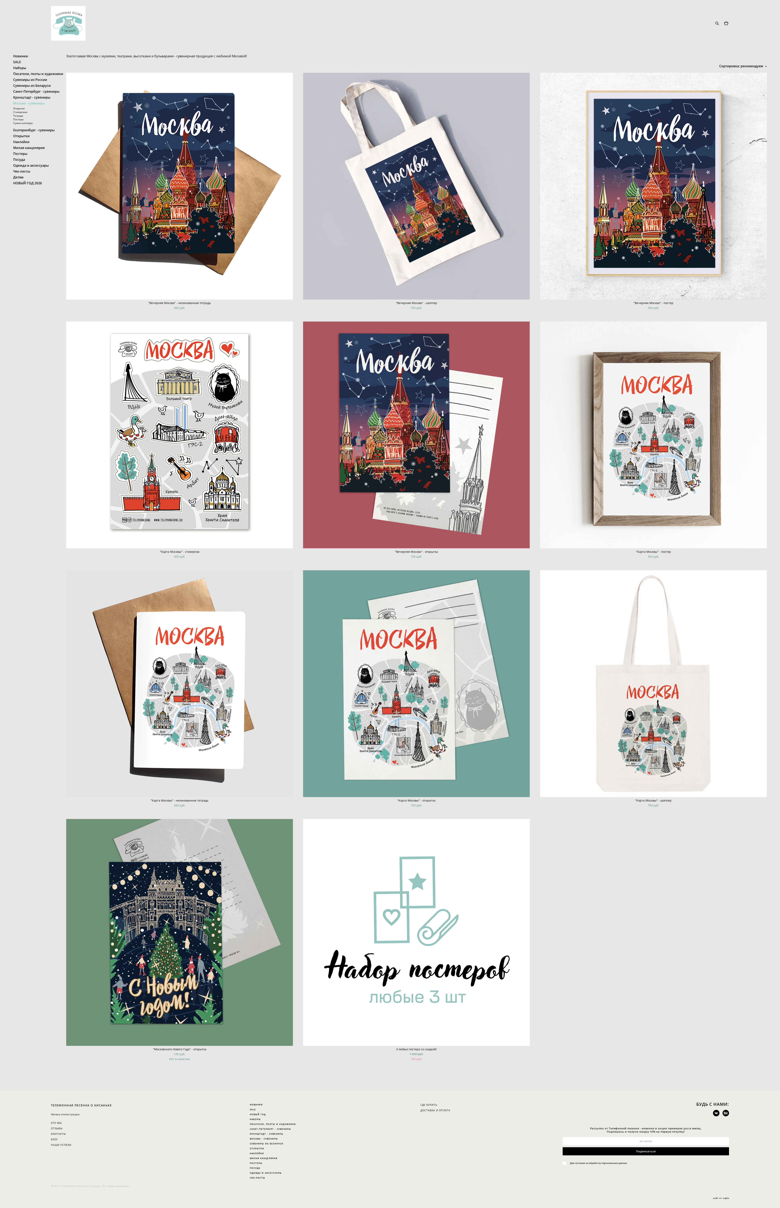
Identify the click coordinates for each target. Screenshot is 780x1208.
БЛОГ (54, 1139)
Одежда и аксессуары (31, 165)
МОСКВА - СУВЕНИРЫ (264, 1138)
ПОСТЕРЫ (256, 1163)
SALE (17, 62)
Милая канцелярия (29, 148)
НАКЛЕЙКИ (257, 1153)
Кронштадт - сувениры (31, 97)
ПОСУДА (255, 1168)
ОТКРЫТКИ (257, 1148)
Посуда (19, 159)
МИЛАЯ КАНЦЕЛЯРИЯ (263, 1158)
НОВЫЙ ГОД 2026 (27, 183)
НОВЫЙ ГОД (258, 1114)
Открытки (19, 108)
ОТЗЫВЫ (57, 1128)
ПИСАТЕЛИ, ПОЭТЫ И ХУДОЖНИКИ (273, 1124)
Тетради (18, 115)
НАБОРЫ (255, 1119)
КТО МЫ (56, 1123)
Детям (18, 177)
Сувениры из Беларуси (32, 85)
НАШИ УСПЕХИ (61, 1145)
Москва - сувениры (28, 103)
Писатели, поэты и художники (38, 74)
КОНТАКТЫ (58, 1134)
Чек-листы (21, 171)
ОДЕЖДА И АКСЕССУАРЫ (266, 1172)
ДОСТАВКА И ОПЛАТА (435, 1110)
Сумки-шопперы (23, 123)
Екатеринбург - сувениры (34, 130)
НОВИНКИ (256, 1104)
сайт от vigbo (721, 1198)
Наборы (19, 68)
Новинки (20, 56)
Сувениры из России (30, 79)
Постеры (18, 119)
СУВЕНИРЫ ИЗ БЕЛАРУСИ (266, 1143)
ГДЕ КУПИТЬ (428, 1105)
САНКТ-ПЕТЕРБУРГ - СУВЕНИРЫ (270, 1129)
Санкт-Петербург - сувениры (36, 91)
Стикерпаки (20, 112)
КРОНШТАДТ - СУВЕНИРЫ (266, 1133)
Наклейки (21, 142)
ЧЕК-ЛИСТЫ (257, 1177)
